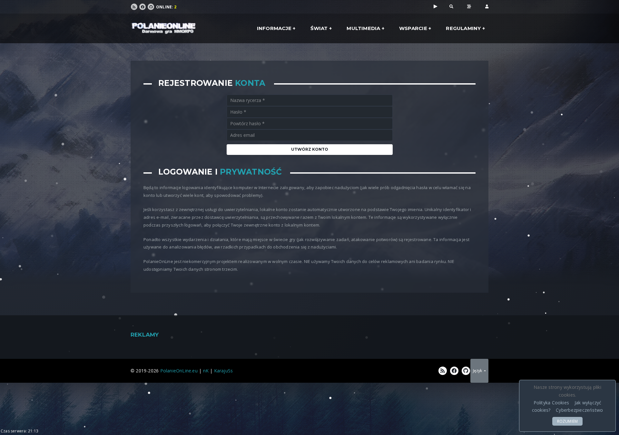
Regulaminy (463, 28)
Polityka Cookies (551, 403)
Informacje (274, 28)
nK (206, 371)
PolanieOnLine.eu (179, 371)
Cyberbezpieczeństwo (579, 410)
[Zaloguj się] (486, 6)
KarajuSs (223, 371)
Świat (319, 28)
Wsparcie (413, 28)
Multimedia (363, 28)
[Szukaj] (451, 6)
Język (478, 370)
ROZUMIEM (567, 421)
